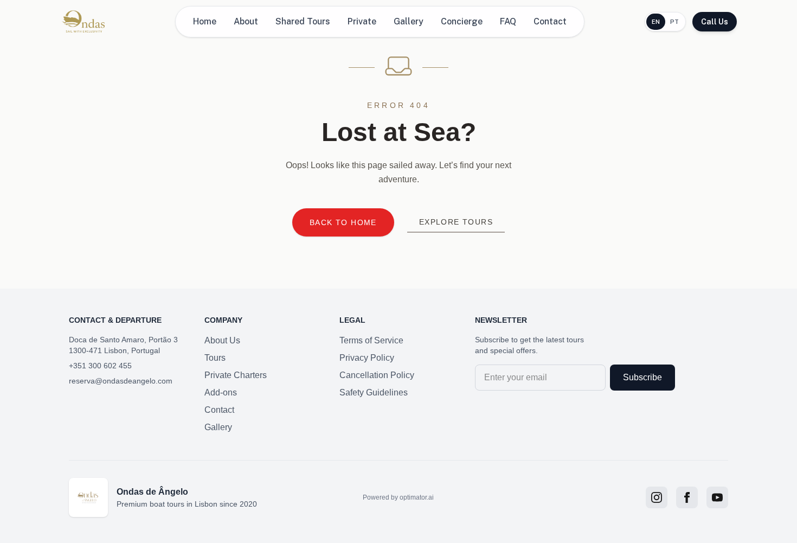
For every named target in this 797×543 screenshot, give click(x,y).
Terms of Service (371, 340)
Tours (215, 357)
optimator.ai (417, 497)
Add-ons (220, 392)
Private (362, 21)
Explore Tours (456, 222)
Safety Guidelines (373, 392)
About (246, 21)
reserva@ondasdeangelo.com (120, 380)
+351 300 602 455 (100, 365)
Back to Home (343, 222)
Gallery (408, 21)
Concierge (462, 21)
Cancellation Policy (376, 375)
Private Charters (235, 375)
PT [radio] (674, 21)
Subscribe (642, 377)
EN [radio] (656, 21)
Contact (550, 21)
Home (204, 21)
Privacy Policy (366, 357)
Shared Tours (302, 21)
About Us (222, 340)
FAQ (508, 21)
